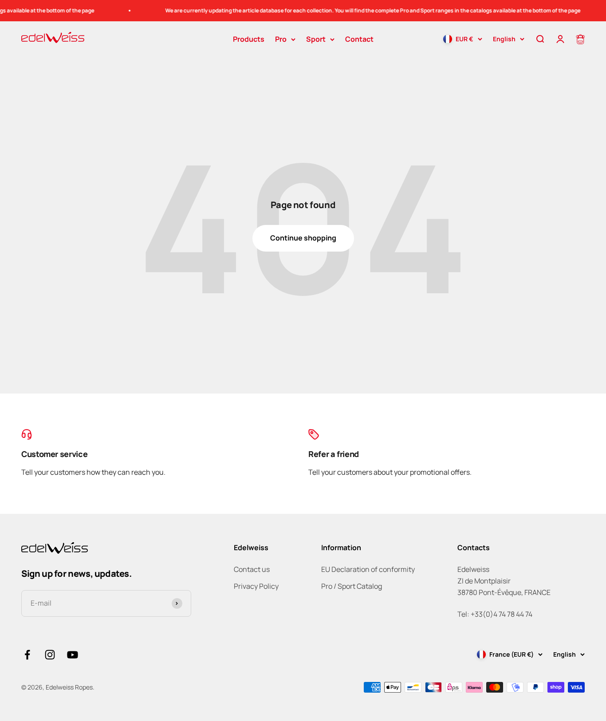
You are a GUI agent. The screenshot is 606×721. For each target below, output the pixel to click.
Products (248, 39)
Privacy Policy (256, 586)
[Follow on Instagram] (50, 655)
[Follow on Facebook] (27, 655)
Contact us (252, 569)
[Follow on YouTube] (73, 655)
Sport (316, 39)
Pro (281, 39)
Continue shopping (303, 238)
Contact (359, 39)
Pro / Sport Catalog (351, 586)
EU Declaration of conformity (368, 569)
